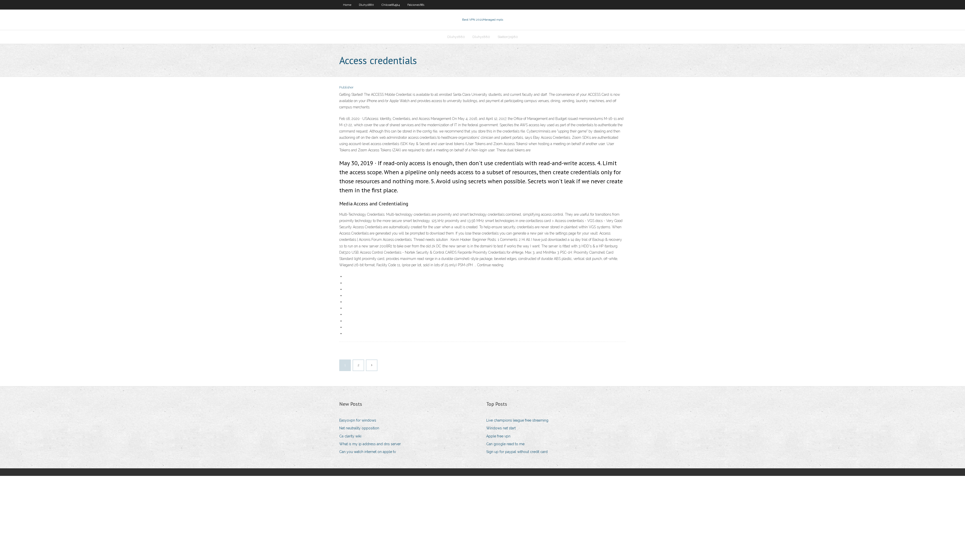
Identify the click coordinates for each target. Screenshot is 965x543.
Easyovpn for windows (357, 420)
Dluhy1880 (366, 5)
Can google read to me (505, 444)
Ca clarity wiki (350, 436)
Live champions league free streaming (517, 420)
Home (347, 5)
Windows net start (501, 428)
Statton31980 (508, 37)
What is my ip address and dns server (370, 444)
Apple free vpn (498, 436)
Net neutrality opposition (359, 428)
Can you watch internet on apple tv (367, 452)
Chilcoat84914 (390, 5)
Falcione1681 (415, 5)
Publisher (346, 87)
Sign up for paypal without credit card (517, 452)
